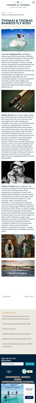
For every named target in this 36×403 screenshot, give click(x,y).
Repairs (18, 379)
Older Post (7, 296)
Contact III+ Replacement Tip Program (17, 381)
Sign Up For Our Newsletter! (8, 359)
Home (3, 13)
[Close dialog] (34, 385)
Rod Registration (13, 377)
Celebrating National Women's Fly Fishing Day (16, 334)
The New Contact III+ (9, 329)
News (10, 13)
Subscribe (30, 364)
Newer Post (29, 296)
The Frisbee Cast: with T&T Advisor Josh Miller (16, 324)
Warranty (26, 377)
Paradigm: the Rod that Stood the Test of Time (16, 339)
